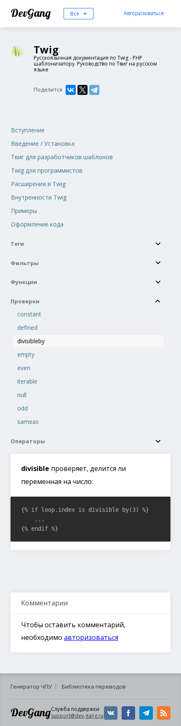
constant (29, 314)
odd (22, 408)
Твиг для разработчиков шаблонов (62, 157)
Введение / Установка (43, 143)
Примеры (24, 211)
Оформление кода (37, 224)
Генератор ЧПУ (31, 686)
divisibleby (31, 341)
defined (27, 327)
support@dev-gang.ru (77, 715)
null (22, 395)
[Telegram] (94, 90)
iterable (27, 381)
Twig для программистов (47, 170)
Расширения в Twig (38, 184)
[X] (82, 90)
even (23, 368)
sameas (28, 422)
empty (26, 354)
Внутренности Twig (39, 197)
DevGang (32, 13)
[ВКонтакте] (71, 90)
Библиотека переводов (94, 686)
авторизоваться (91, 637)
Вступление (28, 130)
